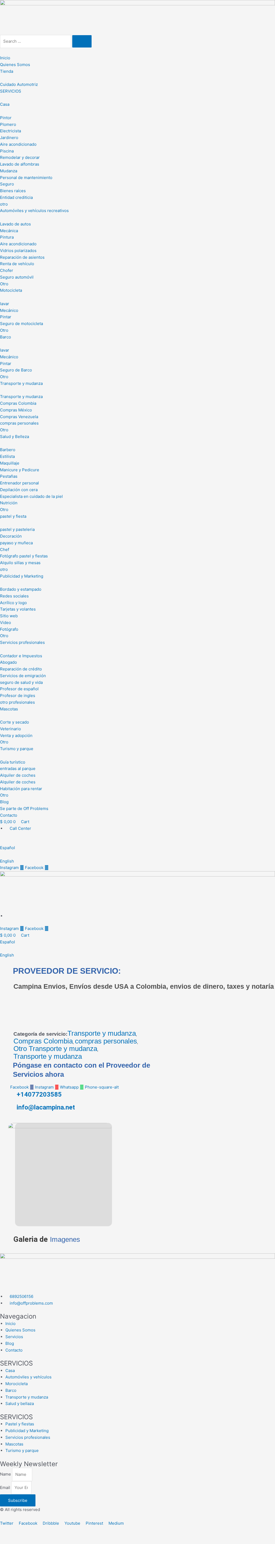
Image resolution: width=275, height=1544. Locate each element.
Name (6, 1474)
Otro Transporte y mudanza (55, 1048)
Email (5, 1487)
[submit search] (82, 41)
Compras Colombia (43, 1041)
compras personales (106, 1041)
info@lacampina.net (46, 1107)
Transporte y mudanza (101, 1033)
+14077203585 (39, 1094)
